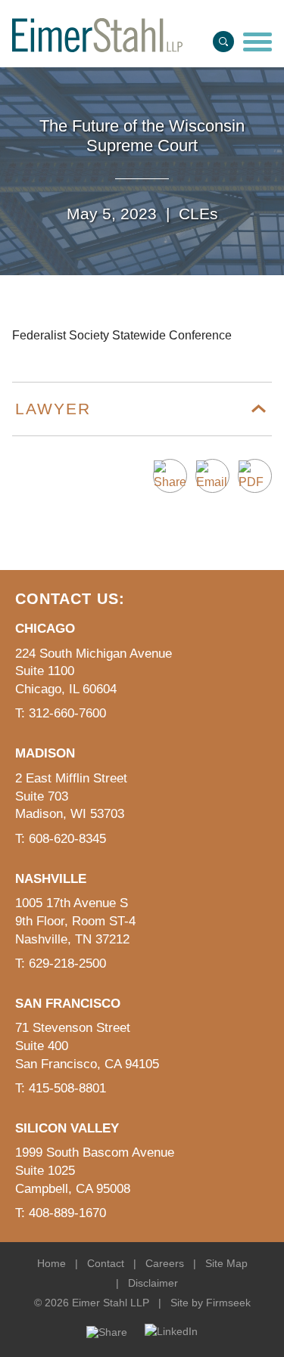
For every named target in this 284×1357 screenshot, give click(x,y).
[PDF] (255, 476)
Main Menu (101, 16)
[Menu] (257, 43)
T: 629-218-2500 (60, 963)
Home (51, 1263)
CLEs (198, 213)
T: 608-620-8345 (60, 839)
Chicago (45, 628)
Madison (45, 753)
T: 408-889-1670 (60, 1213)
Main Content (95, 16)
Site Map (226, 1263)
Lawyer (53, 408)
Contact (105, 1263)
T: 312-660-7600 (60, 713)
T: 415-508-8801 (60, 1088)
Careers (164, 1263)
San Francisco (67, 1003)
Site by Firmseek (210, 1303)
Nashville (50, 879)
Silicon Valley (67, 1128)
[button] (170, 476)
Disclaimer (153, 1283)
